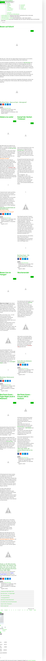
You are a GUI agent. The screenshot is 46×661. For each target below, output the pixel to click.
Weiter (30, 610)
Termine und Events (15, 16)
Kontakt (9, 12)
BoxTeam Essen (27, 62)
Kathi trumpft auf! (4, 606)
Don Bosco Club (12, 167)
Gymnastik (9, 10)
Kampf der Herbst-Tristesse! (24, 118)
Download (23, 9)
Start (2, 610)
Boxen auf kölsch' (7, 27)
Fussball (9, 7)
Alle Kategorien (5, 19)
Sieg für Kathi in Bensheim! (6, 603)
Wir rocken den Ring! (5, 595)
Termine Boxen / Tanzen (7, 18)
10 (27, 610)
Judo (8, 6)
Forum (22, 7)
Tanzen (9, 5)
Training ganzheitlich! (5, 597)
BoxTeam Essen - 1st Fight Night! (8, 593)
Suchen (2, 2)
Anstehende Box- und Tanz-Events (22, 18)
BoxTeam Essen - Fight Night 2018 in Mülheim (7, 396)
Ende (35, 610)
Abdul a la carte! (6, 117)
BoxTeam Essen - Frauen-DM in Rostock (24, 396)
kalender (22, 5)
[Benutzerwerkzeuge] (32, 31)
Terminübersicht (5, 16)
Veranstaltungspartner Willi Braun (7, 539)
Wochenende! (23, 273)
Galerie (22, 6)
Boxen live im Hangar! (5, 274)
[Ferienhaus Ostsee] (4, 629)
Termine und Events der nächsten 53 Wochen (21, 15)
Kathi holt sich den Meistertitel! (7, 599)
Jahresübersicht (5, 15)
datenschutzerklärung (13, 14)
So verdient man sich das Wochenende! (9, 601)
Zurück (6, 610)
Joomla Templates (32, 660)
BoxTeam (30, 302)
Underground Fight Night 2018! (7, 591)
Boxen (8, 3)
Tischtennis (10, 9)
